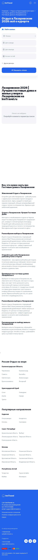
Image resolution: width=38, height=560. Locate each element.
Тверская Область (25, 437)
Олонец (4, 422)
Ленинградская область (10, 437)
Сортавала (22, 422)
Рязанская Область (25, 451)
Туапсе (4, 399)
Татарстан (5, 473)
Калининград (23, 371)
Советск (4, 374)
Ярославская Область (9, 458)
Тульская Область (25, 455)
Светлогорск (6, 378)
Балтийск (22, 374)
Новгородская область (9, 440)
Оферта (4, 517)
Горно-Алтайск (24, 473)
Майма (4, 477)
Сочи (3, 392)
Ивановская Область (9, 462)
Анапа (4, 396)
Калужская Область (8, 455)
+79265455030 (6, 532)
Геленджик (22, 392)
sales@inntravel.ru (7, 534)
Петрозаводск (6, 418)
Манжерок (22, 477)
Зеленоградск (23, 378)
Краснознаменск (7, 381)
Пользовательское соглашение (11, 512)
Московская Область (9, 451)
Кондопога (22, 418)
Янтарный (22, 381)
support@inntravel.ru (8, 544)
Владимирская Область (27, 462)
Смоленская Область (26, 458)
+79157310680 (6, 542)
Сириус (21, 396)
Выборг (21, 433)
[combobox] (5, 36)
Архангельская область (10, 433)
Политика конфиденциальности (11, 515)
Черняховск (6, 371)
